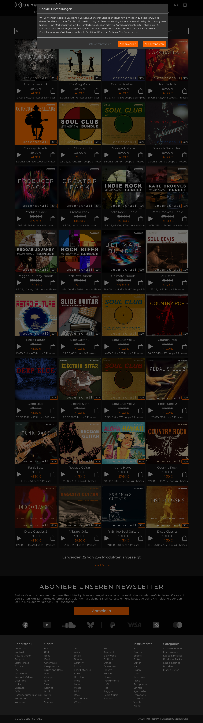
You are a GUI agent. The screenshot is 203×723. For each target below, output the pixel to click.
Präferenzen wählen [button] (99, 44)
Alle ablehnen (128, 44)
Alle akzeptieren (154, 44)
